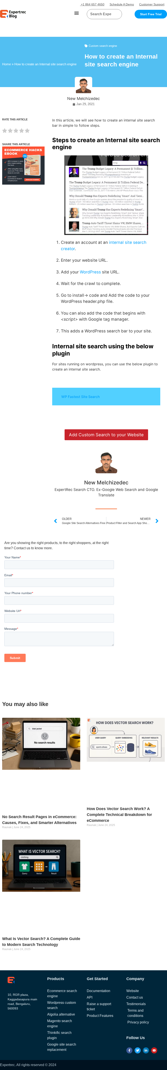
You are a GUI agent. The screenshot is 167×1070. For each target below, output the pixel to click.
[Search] (117, 14)
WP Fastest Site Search (80, 396)
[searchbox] (100, 14)
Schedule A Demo (122, 4)
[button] (76, 13)
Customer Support (151, 4)
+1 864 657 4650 (92, 4)
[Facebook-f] (129, 1050)
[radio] (4, 131)
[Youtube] (154, 1050)
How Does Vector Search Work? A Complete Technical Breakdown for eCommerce (119, 815)
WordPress (90, 272)
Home (6, 64)
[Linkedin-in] (146, 1050)
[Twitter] (138, 1050)
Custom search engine (103, 45)
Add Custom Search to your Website (106, 434)
